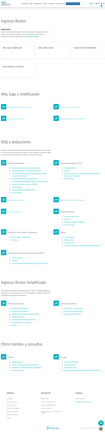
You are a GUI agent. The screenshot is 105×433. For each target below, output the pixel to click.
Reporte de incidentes (70, 367)
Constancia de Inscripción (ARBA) (73, 308)
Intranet (8, 418)
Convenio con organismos (13, 411)
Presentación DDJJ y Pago (71, 216)
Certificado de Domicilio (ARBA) (73, 311)
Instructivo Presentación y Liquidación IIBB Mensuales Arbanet (82, 245)
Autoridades (9, 398)
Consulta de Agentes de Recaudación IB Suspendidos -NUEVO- (82, 370)
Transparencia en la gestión (13, 408)
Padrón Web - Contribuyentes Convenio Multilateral (27, 367)
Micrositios (52, 3)
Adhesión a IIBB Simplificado (20, 311)
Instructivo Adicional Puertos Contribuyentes (25, 178)
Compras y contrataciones (13, 414)
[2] (101, 3)
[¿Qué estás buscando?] (99, 3)
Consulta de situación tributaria (48, 405)
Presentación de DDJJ (70, 168)
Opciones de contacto (80, 398)
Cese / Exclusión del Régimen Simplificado (24, 319)
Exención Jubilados (73, 3)
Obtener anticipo (69, 240)
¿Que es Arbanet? (69, 237)
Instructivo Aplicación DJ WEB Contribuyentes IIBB (26, 170)
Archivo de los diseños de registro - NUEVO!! (24, 184)
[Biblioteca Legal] (90, 3)
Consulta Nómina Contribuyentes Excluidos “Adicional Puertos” (30, 181)
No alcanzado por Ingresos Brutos (21, 322)
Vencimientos (37, 3)
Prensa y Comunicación (12, 402)
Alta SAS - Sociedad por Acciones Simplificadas (25, 365)
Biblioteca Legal (44, 398)
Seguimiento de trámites (71, 362)
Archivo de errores (17, 187)
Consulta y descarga (17, 258)
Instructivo (67, 170)
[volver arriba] (101, 429)
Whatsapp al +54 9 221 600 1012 (83, 402)
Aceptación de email (17, 362)
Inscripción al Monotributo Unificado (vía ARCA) (25, 314)
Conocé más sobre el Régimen (20, 308)
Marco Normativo (17, 192)
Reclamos (14, 325)
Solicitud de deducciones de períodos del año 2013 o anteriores (29, 263)
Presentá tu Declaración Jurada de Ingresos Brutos (26, 168)
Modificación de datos (18, 317)
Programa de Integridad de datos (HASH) (23, 190)
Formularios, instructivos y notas (48, 402)
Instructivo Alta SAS (70, 365)
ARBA (6, 3)
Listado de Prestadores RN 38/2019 (74, 222)
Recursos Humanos (11, 405)
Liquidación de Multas (18, 370)
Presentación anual (69, 242)
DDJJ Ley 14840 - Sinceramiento (21, 237)
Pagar (31, 3)
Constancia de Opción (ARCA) (72, 314)
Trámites (44, 3)
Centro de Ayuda (60, 3)
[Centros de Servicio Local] (97, 3)
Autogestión (24, 3)
